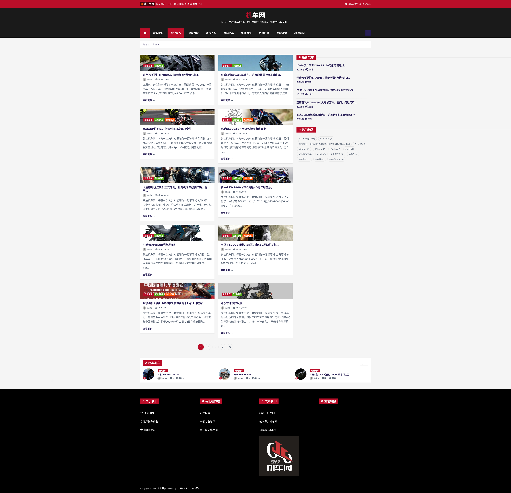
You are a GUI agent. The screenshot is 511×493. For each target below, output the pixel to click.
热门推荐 (237, 236)
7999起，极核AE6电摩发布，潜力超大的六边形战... (325, 90)
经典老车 (229, 33)
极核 (353, 154)
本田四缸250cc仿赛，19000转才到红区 (253, 374)
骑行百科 (211, 33)
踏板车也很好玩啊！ (233, 303)
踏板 (320, 159)
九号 (350, 149)
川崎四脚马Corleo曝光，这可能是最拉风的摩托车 (251, 75)
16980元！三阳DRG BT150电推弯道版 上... (321, 65)
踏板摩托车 (337, 159)
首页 (145, 44)
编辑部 (150, 79)
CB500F (327, 138)
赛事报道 (264, 33)
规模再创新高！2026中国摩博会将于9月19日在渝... (174, 303)
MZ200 (361, 144)
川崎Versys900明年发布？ (159, 244)
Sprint (304, 149)
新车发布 (158, 33)
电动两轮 (193, 33)
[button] (362, 364)
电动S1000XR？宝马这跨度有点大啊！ (245, 129)
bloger (164, 378)
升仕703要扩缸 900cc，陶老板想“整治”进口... (171, 75)
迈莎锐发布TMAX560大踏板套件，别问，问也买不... (326, 102)
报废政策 (338, 154)
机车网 (240, 378)
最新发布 (149, 66)
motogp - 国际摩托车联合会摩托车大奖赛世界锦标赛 (325, 144)
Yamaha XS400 (166, 374)
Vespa (320, 149)
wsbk (336, 149)
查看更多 (148, 100)
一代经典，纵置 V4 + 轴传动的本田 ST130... (331, 374)
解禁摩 (305, 159)
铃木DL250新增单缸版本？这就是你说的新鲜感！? (325, 114)
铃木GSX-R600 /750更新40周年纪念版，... (248, 187)
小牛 (322, 154)
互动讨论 (282, 33)
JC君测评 (299, 33)
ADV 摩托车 (307, 138)
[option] (179, 374)
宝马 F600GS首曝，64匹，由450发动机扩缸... (250, 244)
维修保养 (246, 33)
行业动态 (176, 33)
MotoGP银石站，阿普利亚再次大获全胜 (167, 129)
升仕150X (306, 154)
